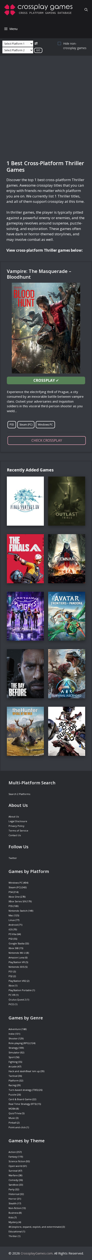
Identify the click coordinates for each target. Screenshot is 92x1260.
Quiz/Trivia (15, 1113)
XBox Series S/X (17, 901)
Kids (11, 1217)
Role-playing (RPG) (19, 1043)
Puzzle (12, 1094)
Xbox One (14, 896)
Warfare (13, 1175)
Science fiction (17, 1161)
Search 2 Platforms (19, 794)
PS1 (11, 971)
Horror (12, 1198)
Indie (11, 1033)
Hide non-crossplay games (74, 45)
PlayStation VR (17, 962)
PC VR (12, 994)
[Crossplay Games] (39, 9)
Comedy (13, 1180)
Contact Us (15, 835)
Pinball (12, 1122)
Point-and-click (17, 1127)
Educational (15, 1231)
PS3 (11, 938)
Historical (14, 1194)
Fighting (13, 1061)
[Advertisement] (46, 107)
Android (13, 924)
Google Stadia (16, 943)
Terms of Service (18, 830)
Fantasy (13, 1156)
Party (12, 1189)
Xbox (11, 985)
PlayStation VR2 (17, 980)
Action (12, 1152)
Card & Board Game (20, 1099)
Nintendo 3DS (16, 966)
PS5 (12, 424)
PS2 (11, 976)
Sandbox (13, 1184)
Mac (11, 915)
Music (12, 1118)
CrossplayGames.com (37, 1253)
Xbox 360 (14, 948)
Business (13, 1212)
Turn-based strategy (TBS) (23, 1089)
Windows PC (45, 424)
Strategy (13, 1047)
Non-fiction (15, 1208)
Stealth (12, 1203)
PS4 (11, 892)
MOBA (12, 1108)
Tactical (13, 1075)
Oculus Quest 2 (17, 999)
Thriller (13, 1236)
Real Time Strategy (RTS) (22, 1103)
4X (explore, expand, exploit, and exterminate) (35, 1226)
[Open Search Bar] (86, 9)
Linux (12, 920)
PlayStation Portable (20, 990)
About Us (14, 816)
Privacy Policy (16, 825)
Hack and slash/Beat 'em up (24, 1071)
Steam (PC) (25, 424)
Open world (15, 1166)
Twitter (13, 858)
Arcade (13, 1066)
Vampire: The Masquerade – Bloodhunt (39, 274)
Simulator (14, 1052)
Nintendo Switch (18, 910)
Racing (12, 1085)
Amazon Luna (16, 957)
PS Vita (12, 934)
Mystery (13, 1222)
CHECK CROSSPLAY (46, 440)
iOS (10, 929)
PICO (11, 1004)
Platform (14, 1080)
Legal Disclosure (18, 821)
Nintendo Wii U (17, 952)
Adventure (15, 1029)
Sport (12, 1057)
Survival (13, 1170)
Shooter (13, 1038)
